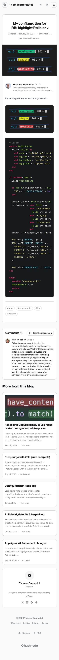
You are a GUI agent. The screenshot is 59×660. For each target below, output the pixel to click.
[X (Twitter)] (36, 84)
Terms (45, 623)
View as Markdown (31, 38)
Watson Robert (19, 339)
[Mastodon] (36, 602)
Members (15, 623)
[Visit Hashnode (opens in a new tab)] (29, 645)
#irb (38, 308)
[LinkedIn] (39, 84)
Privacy (35, 623)
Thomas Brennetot (21, 5)
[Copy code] (50, 141)
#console (11, 314)
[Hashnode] (31, 602)
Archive (26, 623)
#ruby (10, 308)
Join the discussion (42, 333)
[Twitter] (22, 602)
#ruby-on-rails (24, 308)
